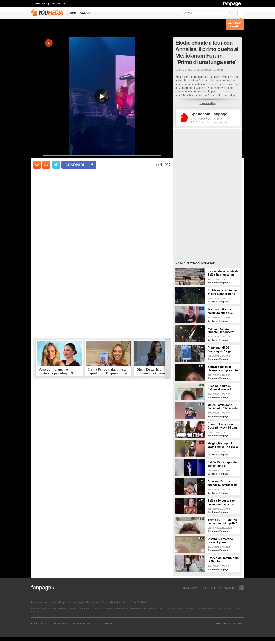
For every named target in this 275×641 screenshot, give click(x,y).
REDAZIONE (106, 623)
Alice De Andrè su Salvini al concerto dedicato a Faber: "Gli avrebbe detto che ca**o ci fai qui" (222, 387)
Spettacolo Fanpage (209, 114)
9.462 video (198, 119)
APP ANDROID (226, 588)
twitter (40, 3)
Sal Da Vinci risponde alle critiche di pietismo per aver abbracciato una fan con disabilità (222, 464)
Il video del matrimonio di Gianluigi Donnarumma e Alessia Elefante (223, 559)
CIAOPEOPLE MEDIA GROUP (229, 623)
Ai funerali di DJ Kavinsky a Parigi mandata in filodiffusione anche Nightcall (221, 349)
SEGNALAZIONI (191, 588)
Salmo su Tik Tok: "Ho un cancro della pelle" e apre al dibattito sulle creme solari (223, 521)
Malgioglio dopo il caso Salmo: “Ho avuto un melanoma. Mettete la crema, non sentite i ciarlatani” (223, 445)
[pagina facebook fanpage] (241, 587)
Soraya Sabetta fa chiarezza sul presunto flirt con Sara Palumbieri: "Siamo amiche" (223, 368)
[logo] (233, 3)
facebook (58, 3)
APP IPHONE (209, 588)
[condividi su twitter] (56, 165)
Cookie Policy (61, 623)
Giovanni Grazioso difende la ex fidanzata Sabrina (222, 483)
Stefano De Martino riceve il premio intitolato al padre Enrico (220, 540)
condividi (75, 165)
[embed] (37, 165)
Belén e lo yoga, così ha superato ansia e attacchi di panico (221, 502)
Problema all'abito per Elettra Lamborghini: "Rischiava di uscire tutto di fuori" (222, 292)
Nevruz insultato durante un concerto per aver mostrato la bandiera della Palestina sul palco (221, 330)
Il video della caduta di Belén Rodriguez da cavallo (223, 273)
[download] (46, 165)
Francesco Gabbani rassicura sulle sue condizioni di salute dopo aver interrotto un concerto (223, 311)
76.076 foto (215, 119)
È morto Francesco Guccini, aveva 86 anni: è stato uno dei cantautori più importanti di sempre (223, 426)
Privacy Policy (40, 623)
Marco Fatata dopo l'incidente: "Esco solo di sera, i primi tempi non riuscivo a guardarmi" (223, 406)
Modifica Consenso (85, 623)
